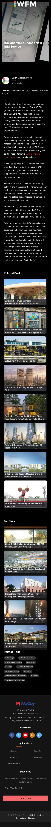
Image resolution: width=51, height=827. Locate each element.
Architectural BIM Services (13, 662)
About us (13, 751)
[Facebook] (12, 735)
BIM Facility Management (25, 666)
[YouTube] (25, 735)
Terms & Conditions (13, 763)
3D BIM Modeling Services (27, 658)
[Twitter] (18, 735)
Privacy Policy (37, 757)
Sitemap (31, 818)
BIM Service (27, 671)
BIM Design (8, 666)
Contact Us (13, 757)
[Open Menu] (4, 5)
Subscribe (37, 751)
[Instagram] (32, 735)
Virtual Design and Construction (15, 680)
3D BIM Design (9, 658)
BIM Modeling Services (12, 671)
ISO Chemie (34, 675)
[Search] (46, 4)
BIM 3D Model (30, 662)
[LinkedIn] (39, 735)
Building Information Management (15, 675)
